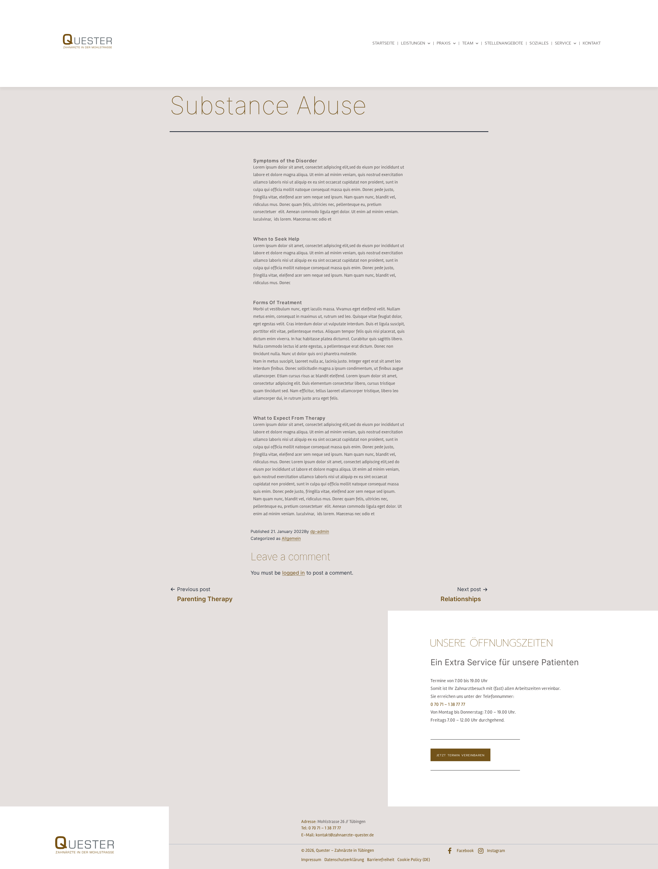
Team (467, 43)
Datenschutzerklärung (344, 859)
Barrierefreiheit (380, 859)
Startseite (383, 43)
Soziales (539, 43)
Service (563, 43)
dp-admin (319, 531)
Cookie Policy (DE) (413, 859)
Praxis (444, 43)
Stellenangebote (504, 43)
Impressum (311, 859)
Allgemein (291, 538)
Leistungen (413, 43)
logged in (293, 573)
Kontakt (592, 43)
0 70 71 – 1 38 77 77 (448, 704)
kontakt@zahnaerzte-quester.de (345, 835)
